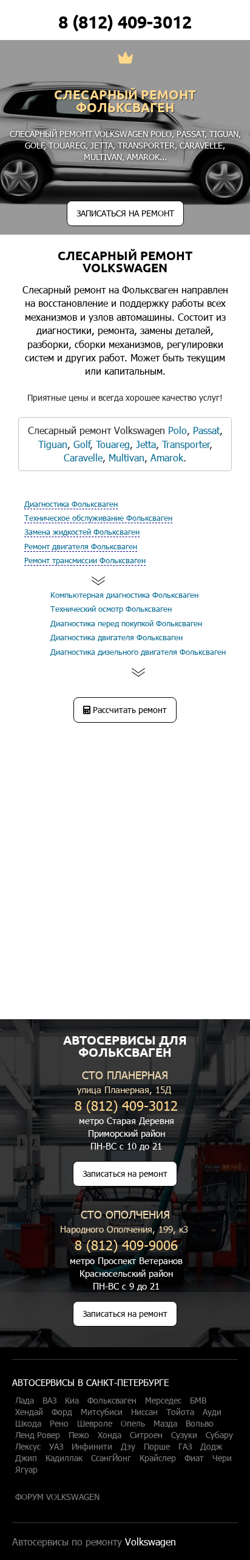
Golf (34, 145)
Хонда (109, 1435)
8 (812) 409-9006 (126, 1244)
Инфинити (92, 1446)
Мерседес (163, 1400)
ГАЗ (185, 1446)
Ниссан (144, 1412)
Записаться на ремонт (125, 1173)
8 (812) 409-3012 (125, 22)
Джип (26, 1458)
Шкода (28, 1423)
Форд (62, 1412)
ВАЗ (49, 1400)
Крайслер (158, 1458)
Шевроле (94, 1423)
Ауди (212, 1412)
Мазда (165, 1423)
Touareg (67, 145)
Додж (211, 1446)
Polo (161, 133)
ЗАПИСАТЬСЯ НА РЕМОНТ (125, 213)
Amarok (143, 156)
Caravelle (201, 145)
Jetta (101, 145)
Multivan (103, 156)
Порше (157, 1446)
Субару (219, 1435)
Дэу (128, 1446)
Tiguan (223, 133)
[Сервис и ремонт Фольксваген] (125, 59)
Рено (59, 1423)
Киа (72, 1400)
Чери (222, 1458)
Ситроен (146, 1435)
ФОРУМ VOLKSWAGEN (57, 1497)
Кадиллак (64, 1458)
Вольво (200, 1423)
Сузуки (184, 1435)
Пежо (79, 1435)
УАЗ (56, 1446)
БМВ (198, 1400)
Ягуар (26, 1469)
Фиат (194, 1458)
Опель (133, 1423)
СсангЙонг (111, 1458)
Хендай (29, 1412)
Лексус (28, 1446)
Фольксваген (112, 1400)
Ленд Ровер (37, 1435)
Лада (24, 1400)
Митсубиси (102, 1412)
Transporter (146, 145)
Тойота (180, 1412)
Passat (191, 133)
